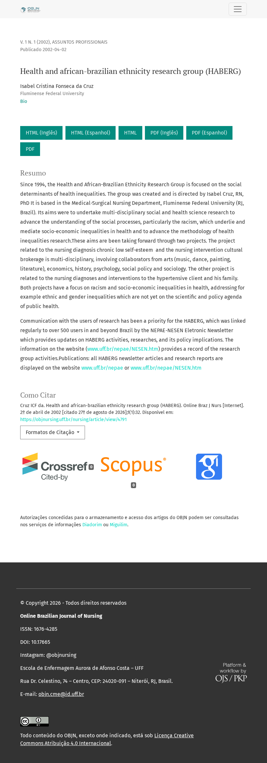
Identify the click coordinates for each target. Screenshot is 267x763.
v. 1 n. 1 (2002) (35, 42)
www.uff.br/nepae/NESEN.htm (122, 349)
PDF (30, 149)
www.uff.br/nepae (102, 368)
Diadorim (92, 525)
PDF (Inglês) (164, 133)
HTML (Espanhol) (90, 133)
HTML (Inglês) (41, 133)
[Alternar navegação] (238, 9)
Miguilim (118, 525)
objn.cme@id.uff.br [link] (61, 694)
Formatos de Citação (51, 432)
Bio (23, 101)
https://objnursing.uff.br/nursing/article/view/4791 (73, 419)
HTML (130, 133)
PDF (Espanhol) (209, 133)
